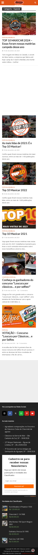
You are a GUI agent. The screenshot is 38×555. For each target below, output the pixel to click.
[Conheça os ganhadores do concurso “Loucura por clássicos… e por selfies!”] (19, 263)
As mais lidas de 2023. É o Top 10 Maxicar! (17, 144)
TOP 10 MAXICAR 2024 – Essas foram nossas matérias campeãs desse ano (18, 44)
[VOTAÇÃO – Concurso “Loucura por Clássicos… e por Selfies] (19, 316)
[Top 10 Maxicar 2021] (19, 217)
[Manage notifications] (33, 550)
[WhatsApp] (21, 413)
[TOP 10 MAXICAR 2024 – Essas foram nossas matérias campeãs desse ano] (19, 24)
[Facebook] (10, 413)
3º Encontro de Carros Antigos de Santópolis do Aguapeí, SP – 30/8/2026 (20, 450)
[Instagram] (4, 413)
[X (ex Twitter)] (15, 413)
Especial (5, 37)
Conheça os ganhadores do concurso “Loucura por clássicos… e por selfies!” (17, 283)
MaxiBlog (11, 37)
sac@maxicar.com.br (28, 553)
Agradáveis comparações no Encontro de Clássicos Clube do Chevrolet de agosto (20, 429)
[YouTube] (32, 413)
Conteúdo (5, 277)
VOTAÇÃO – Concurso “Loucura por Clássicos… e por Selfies (17, 336)
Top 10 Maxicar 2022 (14, 190)
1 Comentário (23, 290)
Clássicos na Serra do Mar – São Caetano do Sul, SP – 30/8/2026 (17, 437)
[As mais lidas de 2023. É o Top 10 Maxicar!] (19, 126)
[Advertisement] (19, 88)
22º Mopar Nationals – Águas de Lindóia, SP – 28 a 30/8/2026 (17, 443)
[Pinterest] (26, 413)
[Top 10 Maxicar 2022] (19, 173)
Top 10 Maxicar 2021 (14, 233)
